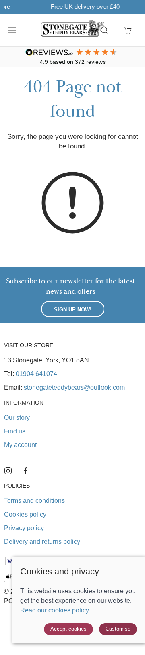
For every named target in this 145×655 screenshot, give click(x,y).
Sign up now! (72, 310)
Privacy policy (24, 528)
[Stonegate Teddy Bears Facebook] (26, 471)
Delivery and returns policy (42, 541)
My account (20, 444)
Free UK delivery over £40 (74, 6)
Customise (118, 629)
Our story (17, 417)
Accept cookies (68, 629)
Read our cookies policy (54, 610)
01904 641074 (36, 373)
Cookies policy (25, 514)
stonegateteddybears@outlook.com (74, 387)
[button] (12, 30)
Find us (14, 431)
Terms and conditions (34, 500)
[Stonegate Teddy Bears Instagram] (8, 471)
